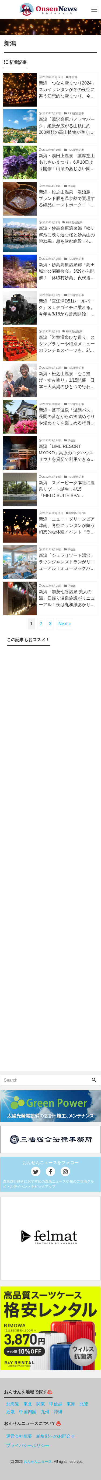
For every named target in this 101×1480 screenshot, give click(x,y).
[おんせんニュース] (48, 9)
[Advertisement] (50, 859)
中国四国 (27, 1411)
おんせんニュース (38, 1462)
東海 (71, 1404)
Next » (64, 623)
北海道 (12, 1404)
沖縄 (58, 1411)
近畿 (10, 1411)
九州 (45, 1411)
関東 (40, 1404)
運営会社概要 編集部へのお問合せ (40, 1436)
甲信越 (55, 1404)
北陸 (83, 1404)
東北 (27, 1404)
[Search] (94, 1080)
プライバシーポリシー (27, 1445)
